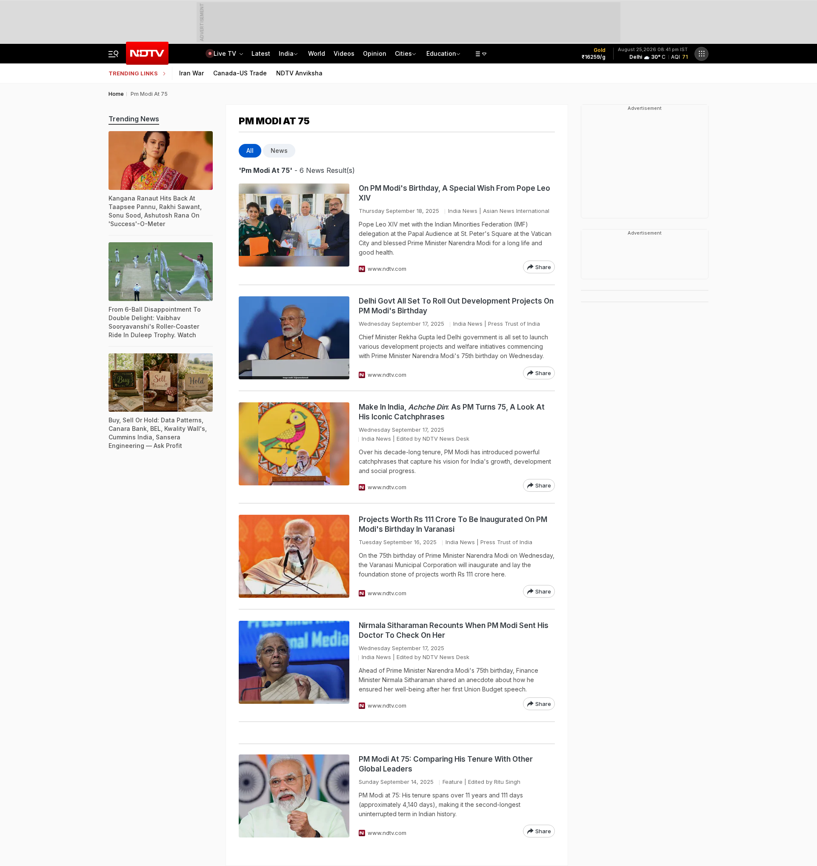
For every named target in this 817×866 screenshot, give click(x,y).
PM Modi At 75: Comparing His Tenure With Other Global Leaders (446, 764)
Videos (344, 53)
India (286, 53)
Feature (453, 781)
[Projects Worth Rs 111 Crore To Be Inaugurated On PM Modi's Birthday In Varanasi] (294, 556)
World (316, 53)
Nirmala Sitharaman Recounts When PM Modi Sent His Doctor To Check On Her (453, 630)
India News (462, 210)
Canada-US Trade (240, 73)
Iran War (191, 73)
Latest (260, 53)
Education (441, 53)
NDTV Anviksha (299, 73)
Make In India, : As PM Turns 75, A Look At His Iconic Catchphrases (452, 412)
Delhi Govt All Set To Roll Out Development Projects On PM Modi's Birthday (456, 306)
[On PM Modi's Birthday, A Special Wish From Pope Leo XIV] (294, 228)
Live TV (226, 53)
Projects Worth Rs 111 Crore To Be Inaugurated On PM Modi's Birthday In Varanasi (453, 524)
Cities (403, 53)
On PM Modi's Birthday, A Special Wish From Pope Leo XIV (454, 193)
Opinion (374, 53)
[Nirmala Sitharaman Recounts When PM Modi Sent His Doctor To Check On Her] (294, 665)
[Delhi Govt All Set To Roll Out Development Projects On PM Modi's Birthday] (294, 337)
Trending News (134, 119)
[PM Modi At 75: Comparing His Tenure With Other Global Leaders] (294, 795)
